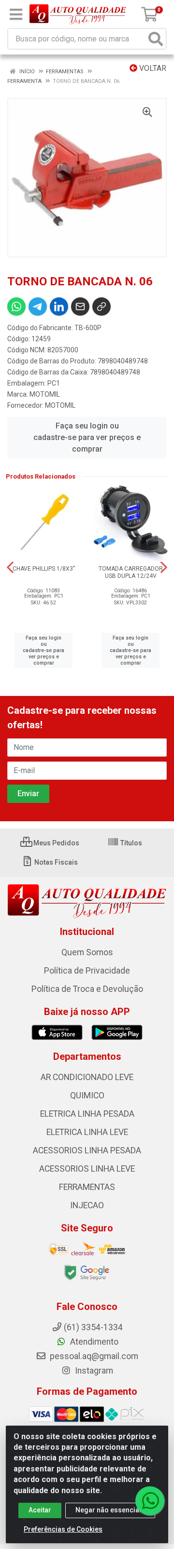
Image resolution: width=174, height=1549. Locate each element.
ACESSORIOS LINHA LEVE (87, 1169)
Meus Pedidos (55, 843)
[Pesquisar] (155, 39)
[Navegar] (10, 567)
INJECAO (87, 1205)
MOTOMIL (44, 394)
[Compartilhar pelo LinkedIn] (59, 306)
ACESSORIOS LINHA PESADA (87, 1150)
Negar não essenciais (110, 1510)
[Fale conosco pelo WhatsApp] (149, 1500)
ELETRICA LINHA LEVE (87, 1132)
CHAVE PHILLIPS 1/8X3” (44, 568)
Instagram (93, 1370)
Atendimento (93, 1342)
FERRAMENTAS (87, 1187)
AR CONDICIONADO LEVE (87, 1077)
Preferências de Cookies (63, 1529)
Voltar (151, 68)
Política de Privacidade (87, 970)
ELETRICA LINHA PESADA (87, 1114)
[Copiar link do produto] (101, 306)
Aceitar (40, 1510)
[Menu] (16, 14)
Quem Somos (87, 952)
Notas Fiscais (55, 862)
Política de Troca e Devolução (87, 989)
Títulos (130, 843)
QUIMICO (87, 1095)
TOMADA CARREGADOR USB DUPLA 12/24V (131, 572)
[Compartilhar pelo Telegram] (38, 306)
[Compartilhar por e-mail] (80, 306)
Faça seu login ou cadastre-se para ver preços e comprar (87, 437)
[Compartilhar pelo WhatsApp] (16, 306)
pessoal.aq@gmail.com (93, 1356)
